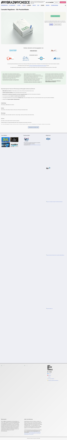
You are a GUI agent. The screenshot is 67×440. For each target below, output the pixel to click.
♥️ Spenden (49, 375)
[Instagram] (47, 2)
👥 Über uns (49, 373)
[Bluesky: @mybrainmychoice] (50, 371)
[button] (56, 2)
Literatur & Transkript (58, 24)
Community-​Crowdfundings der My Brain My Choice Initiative (37, 65)
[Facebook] (52, 2)
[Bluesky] (50, 2)
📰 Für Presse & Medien (50, 378)
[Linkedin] (51, 2)
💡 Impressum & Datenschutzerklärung (52, 380)
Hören (51, 24)
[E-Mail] (47, 371)
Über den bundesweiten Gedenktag (35, 144)
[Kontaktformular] (46, 2)
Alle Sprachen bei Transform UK (33, 127)
